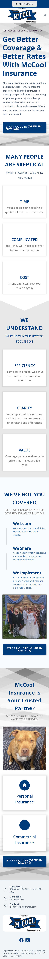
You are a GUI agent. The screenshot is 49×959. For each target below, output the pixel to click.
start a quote (24, 3)
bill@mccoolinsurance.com (23, 906)
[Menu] (45, 15)
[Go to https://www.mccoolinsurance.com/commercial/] (24, 833)
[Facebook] (21, 940)
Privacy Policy (28, 953)
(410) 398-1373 (17, 899)
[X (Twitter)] (27, 940)
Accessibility (16, 955)
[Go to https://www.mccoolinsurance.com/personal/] (24, 793)
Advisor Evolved (13, 953)
